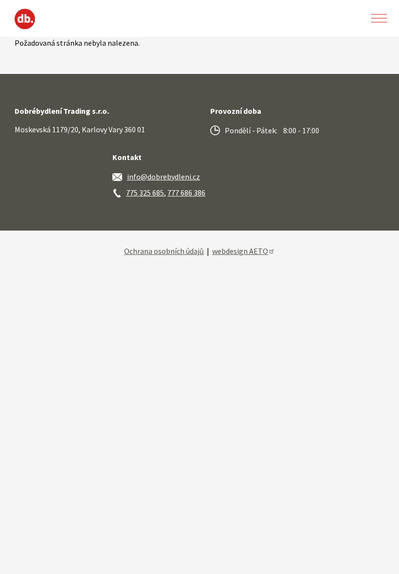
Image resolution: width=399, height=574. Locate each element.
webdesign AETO (240, 251)
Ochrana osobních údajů (164, 251)
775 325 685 (145, 192)
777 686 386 (186, 192)
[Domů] (25, 19)
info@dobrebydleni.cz (163, 176)
